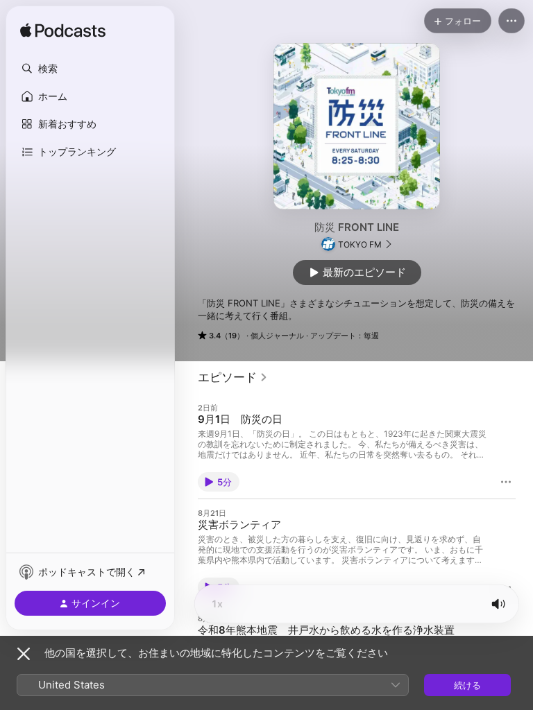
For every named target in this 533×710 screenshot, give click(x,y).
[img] (62, 31)
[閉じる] (23, 654)
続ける (467, 685)
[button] (90, 68)
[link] (233, 377)
